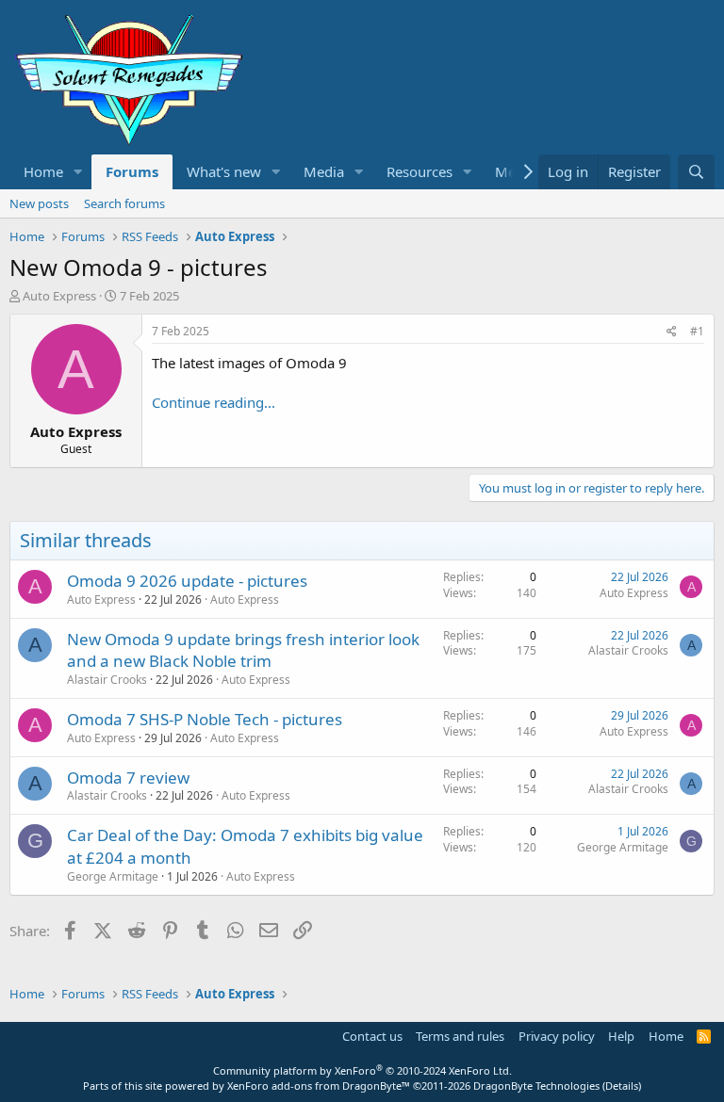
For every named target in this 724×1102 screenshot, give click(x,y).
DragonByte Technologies (536, 1085)
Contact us (372, 1036)
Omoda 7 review (128, 777)
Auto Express (244, 600)
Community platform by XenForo (362, 1070)
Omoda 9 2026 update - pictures (187, 581)
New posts (39, 203)
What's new (224, 171)
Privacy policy (556, 1036)
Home (43, 171)
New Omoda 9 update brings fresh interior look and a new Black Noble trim (243, 650)
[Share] (671, 332)
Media (324, 171)
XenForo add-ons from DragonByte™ (318, 1085)
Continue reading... (213, 402)
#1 (697, 331)
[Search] (696, 171)
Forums (132, 171)
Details (621, 1085)
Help (621, 1036)
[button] (78, 171)
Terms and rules (460, 1036)
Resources (419, 171)
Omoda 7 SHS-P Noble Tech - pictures (204, 719)
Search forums (124, 203)
